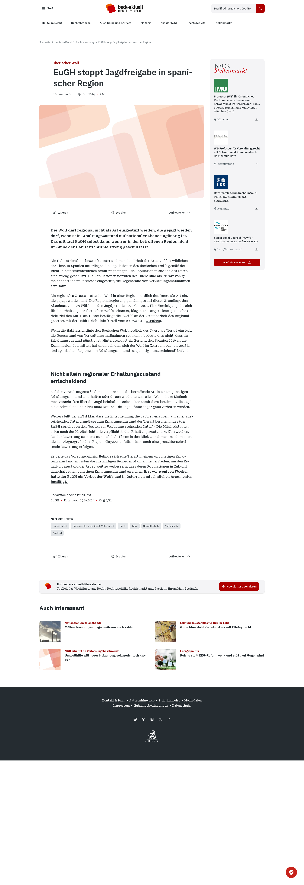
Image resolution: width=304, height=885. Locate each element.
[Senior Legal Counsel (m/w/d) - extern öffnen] (256, 249)
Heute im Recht (63, 42)
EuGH (123, 526)
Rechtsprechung (85, 42)
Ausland (57, 533)
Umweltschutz (151, 526)
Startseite (44, 42)
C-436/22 (153, 321)
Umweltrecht (60, 526)
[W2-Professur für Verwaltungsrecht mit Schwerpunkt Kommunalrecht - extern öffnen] (256, 164)
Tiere (135, 526)
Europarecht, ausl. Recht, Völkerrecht (93, 526)
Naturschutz (171, 526)
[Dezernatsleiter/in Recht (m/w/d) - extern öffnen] (256, 209)
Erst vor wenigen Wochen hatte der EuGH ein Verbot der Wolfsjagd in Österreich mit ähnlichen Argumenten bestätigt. (121, 477)
